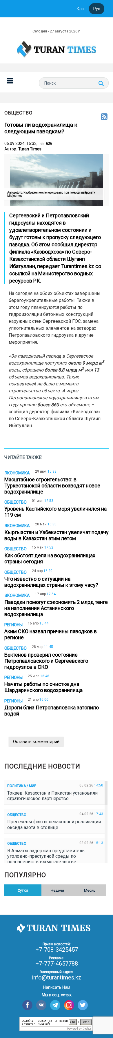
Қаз (80, 8)
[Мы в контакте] (41, 1005)
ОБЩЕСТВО (18, 113)
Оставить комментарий (36, 741)
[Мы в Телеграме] (55, 1005)
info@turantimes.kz (56, 977)
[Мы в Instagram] (69, 1005)
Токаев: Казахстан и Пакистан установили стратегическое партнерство (52, 795)
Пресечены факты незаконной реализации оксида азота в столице (54, 824)
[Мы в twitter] (83, 1005)
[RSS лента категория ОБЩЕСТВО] (104, 117)
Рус (96, 8)
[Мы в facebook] (27, 1005)
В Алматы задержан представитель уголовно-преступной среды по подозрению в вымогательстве (46, 856)
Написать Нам (56, 987)
